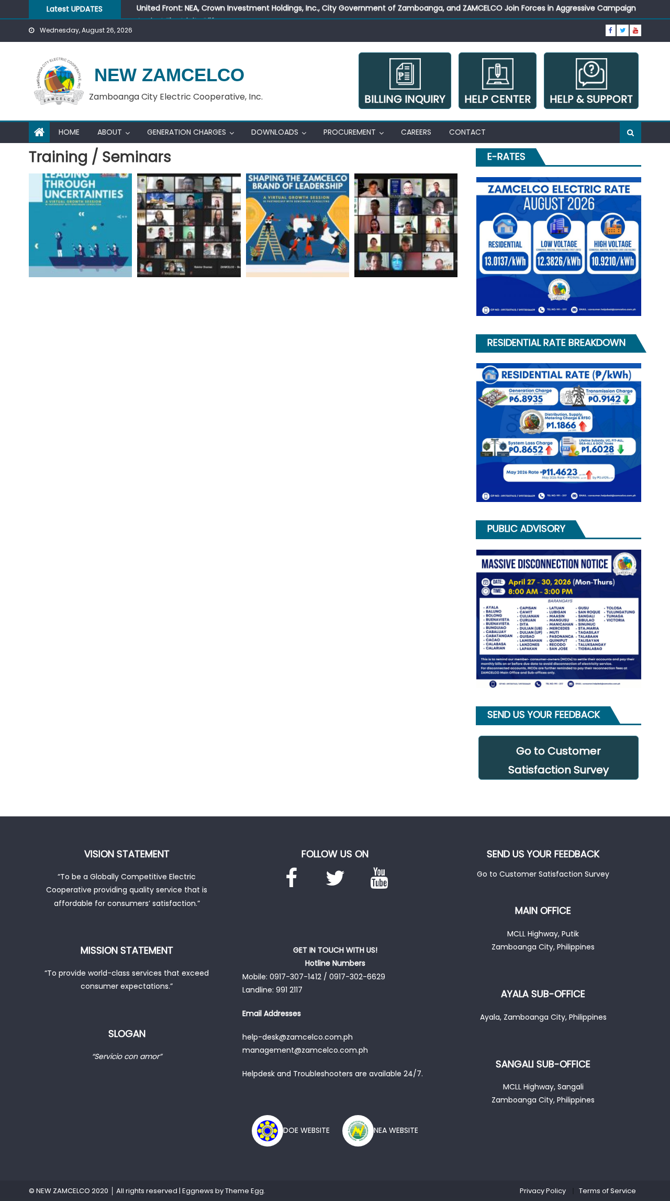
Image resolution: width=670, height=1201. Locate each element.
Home (69, 132)
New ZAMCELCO (169, 74)
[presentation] (463, 246)
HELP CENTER (497, 99)
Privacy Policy (543, 1191)
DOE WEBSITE (306, 1130)
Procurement (349, 132)
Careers (416, 132)
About (109, 132)
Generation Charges (186, 132)
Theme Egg (244, 1191)
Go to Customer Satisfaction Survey (558, 760)
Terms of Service (607, 1191)
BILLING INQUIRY (404, 99)
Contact (467, 132)
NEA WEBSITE (396, 1130)
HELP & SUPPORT (591, 99)
